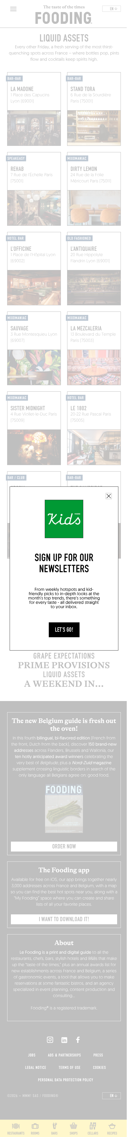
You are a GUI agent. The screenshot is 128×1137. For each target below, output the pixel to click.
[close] (109, 496)
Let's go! (64, 629)
